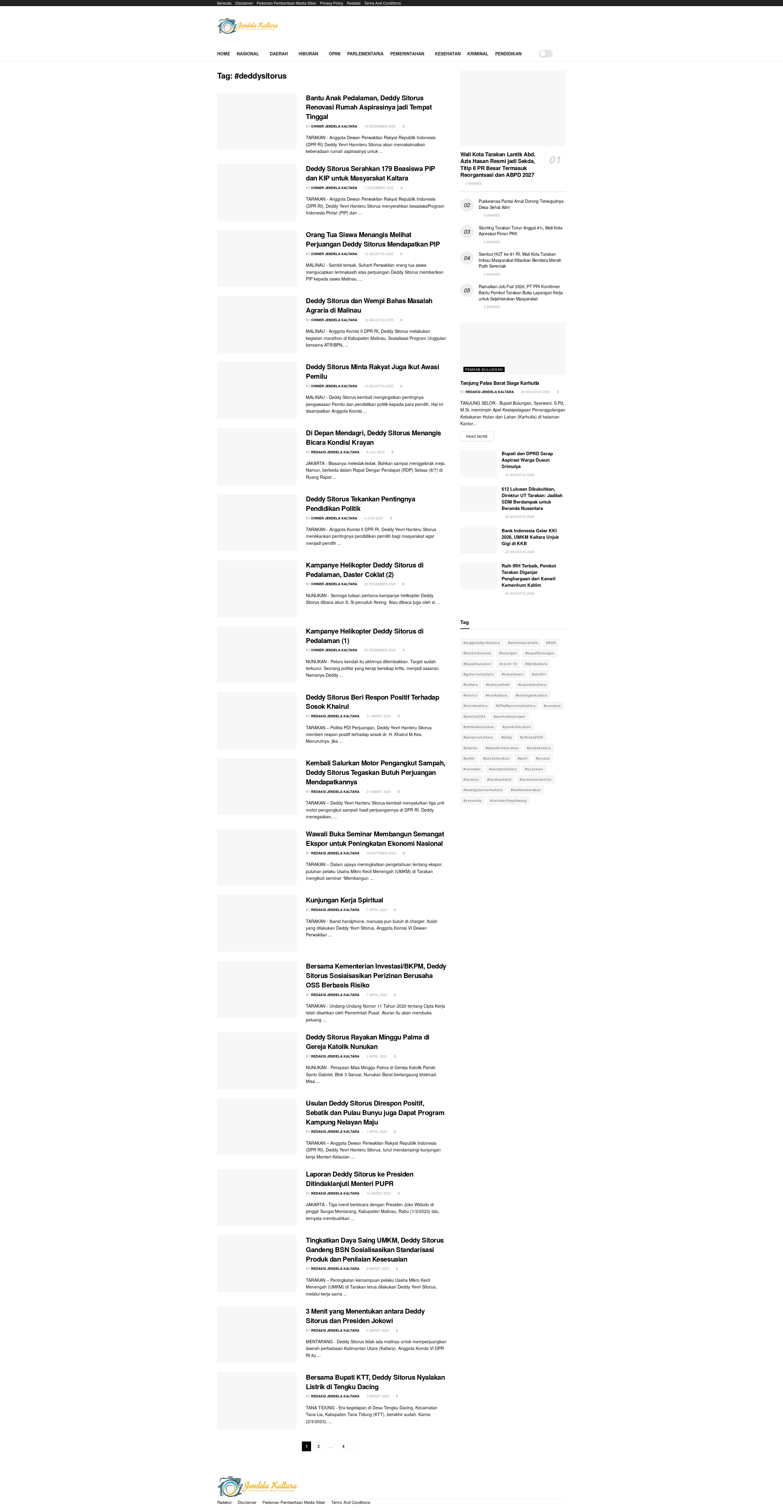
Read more (480, 435)
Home (223, 53)
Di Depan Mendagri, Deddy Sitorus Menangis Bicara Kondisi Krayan (373, 437)
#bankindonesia (477, 652)
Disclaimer (244, 3)
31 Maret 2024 (378, 715)
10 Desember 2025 (379, 126)
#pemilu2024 (474, 716)
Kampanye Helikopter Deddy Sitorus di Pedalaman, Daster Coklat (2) (364, 569)
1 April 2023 (376, 1131)
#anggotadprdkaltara (481, 642)
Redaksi (354, 3)
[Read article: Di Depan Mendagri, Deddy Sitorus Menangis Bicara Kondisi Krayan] (257, 456)
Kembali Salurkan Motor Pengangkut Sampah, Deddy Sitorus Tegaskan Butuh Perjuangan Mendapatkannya (375, 772)
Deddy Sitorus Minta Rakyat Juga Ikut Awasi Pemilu (372, 371)
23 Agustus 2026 (535, 391)
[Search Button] (563, 53)
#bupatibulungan (539, 652)
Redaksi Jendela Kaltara (335, 452)
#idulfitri (539, 673)
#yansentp (472, 800)
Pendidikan (508, 53)
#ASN (551, 642)
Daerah (279, 53)
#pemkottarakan (517, 726)
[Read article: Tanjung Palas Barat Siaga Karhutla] (513, 348)
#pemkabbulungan (509, 716)
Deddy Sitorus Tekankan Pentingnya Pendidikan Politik (360, 503)
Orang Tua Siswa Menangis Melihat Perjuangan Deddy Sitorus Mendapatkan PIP (373, 239)
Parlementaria (365, 53)
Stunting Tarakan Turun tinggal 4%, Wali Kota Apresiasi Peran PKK (520, 231)
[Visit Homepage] (247, 26)
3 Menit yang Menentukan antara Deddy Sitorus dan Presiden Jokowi (365, 1315)
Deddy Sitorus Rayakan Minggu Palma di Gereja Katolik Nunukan (367, 1041)
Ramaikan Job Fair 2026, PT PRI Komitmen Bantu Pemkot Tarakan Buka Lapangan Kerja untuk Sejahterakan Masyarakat (521, 292)
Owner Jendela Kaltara (334, 126)
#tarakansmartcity (536, 779)
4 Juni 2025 (373, 517)
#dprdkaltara (536, 663)
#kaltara (470, 684)
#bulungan (508, 652)
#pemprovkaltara (478, 737)
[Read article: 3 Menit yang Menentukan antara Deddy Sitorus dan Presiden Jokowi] (257, 1334)
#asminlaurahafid (523, 642)
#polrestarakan (496, 758)
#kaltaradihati (498, 684)
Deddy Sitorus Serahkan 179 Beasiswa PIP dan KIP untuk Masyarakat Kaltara (370, 173)
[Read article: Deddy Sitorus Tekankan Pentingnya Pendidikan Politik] (257, 522)
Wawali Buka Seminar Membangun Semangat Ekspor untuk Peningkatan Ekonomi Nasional (375, 838)
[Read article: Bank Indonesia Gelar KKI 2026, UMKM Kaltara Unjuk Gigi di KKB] (478, 540)
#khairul (470, 695)
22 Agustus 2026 (519, 516)
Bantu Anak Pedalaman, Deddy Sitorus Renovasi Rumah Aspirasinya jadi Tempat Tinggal (369, 107)
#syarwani (534, 768)
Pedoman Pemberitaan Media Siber (286, 3)
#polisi (469, 758)
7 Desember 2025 (378, 187)
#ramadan (472, 768)
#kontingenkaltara (531, 695)
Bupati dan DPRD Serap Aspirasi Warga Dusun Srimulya (527, 460)
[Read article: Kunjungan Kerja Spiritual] (257, 923)
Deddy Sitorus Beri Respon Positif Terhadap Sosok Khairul (372, 701)
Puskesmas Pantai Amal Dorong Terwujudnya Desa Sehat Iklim (521, 204)
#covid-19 (508, 663)
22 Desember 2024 (379, 583)
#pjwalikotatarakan (502, 747)
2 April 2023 (376, 1056)
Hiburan (308, 53)
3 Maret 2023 (377, 1395)
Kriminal (477, 53)
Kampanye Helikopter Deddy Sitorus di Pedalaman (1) (364, 635)
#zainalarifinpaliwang (508, 800)
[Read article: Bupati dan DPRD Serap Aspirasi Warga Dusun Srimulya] (478, 463)
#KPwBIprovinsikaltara (516, 705)
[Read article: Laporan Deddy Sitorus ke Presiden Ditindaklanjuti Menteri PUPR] (257, 1197)
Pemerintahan (407, 53)
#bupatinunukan (477, 663)
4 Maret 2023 (377, 1330)
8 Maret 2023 (377, 1268)
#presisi (543, 758)
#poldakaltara (539, 747)
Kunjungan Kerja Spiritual (344, 900)
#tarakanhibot (499, 779)
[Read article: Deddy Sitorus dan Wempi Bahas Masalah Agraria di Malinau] (257, 324)
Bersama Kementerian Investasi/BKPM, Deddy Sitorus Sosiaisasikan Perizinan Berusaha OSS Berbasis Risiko (376, 975)
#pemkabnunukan (478, 726)
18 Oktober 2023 (381, 852)
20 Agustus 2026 (519, 593)
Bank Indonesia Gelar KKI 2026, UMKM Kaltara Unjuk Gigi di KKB (530, 537)
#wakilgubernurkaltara (483, 789)
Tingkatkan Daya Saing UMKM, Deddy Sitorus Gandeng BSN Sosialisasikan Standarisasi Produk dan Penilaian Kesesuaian (375, 1249)
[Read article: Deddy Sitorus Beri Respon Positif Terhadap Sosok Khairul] (257, 720)
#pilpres (470, 747)
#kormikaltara (475, 705)
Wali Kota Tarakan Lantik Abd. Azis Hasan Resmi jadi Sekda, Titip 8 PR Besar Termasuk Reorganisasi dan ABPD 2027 (498, 164)
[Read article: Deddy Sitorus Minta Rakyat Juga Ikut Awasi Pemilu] (257, 390)
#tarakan (471, 779)
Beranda (224, 3)
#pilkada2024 (531, 737)
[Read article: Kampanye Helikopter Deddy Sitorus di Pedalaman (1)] (257, 654)
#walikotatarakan (526, 789)
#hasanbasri (513, 673)
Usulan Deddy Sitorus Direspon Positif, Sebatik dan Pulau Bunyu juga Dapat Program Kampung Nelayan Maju (375, 1112)
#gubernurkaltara (478, 673)
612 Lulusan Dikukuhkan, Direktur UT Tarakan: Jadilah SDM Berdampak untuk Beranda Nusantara (532, 498)
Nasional (248, 53)
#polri (523, 758)
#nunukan (552, 705)
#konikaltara (496, 695)
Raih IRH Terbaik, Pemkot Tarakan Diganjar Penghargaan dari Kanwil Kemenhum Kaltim (529, 575)
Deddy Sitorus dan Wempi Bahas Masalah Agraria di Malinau (369, 305)
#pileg (506, 737)
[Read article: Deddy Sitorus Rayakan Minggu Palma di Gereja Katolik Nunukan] (257, 1060)
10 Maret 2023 (378, 1193)
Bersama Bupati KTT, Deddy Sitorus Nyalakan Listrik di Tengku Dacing (375, 1381)
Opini (334, 53)
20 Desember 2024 (379, 649)
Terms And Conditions (382, 3)
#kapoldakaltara (532, 684)
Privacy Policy (331, 3)
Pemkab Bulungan (484, 369)
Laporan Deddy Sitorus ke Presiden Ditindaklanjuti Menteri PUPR (359, 1178)
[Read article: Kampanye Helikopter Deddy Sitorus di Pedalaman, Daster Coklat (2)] (257, 588)
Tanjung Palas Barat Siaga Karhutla (499, 382)
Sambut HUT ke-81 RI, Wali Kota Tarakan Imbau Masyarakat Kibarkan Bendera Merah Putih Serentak (520, 260)
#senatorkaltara (503, 768)
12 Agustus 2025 (378, 253)
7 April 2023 (376, 909)
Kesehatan (448, 53)
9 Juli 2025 (375, 451)
